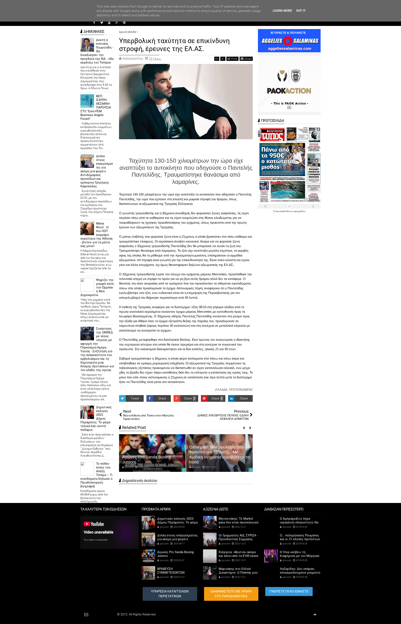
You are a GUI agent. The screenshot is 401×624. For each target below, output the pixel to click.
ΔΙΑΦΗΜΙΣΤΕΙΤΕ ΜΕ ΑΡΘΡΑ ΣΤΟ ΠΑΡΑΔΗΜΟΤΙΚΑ (231, 593)
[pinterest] (124, 22)
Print (234, 58)
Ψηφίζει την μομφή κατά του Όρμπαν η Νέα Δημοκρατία (97, 287)
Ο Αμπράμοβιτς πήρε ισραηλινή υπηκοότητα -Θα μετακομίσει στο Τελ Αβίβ (299, 522)
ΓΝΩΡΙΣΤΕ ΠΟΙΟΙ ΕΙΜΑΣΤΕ (288, 591)
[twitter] (101, 22)
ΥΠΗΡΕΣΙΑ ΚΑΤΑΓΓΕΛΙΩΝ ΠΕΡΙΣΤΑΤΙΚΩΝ (170, 593)
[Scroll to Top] (315, 614)
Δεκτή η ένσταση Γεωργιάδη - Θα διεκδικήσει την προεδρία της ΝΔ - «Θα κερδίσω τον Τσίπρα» (96, 51)
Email (248, 58)
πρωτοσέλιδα (282, 211)
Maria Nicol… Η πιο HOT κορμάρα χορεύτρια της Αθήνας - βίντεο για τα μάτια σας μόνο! (96, 235)
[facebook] (94, 22)
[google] (116, 22)
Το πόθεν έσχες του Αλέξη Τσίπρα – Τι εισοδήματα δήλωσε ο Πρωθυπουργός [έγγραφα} (96, 475)
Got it (301, 11)
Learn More (282, 11)
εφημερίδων (300, 211)
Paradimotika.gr (105, 614)
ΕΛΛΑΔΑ (221, 390)
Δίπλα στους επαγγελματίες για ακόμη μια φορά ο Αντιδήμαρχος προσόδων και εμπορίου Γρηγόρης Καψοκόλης (96, 171)
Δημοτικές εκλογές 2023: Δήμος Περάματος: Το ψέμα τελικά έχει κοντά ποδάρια (96, 418)
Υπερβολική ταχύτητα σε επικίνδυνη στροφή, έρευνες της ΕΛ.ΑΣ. (174, 45)
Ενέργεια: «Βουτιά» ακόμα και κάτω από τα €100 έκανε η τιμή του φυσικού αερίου (238, 555)
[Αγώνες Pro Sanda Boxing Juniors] (152, 453)
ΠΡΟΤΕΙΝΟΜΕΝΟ (240, 390)
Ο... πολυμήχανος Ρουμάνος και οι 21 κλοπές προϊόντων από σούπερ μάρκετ (300, 539)
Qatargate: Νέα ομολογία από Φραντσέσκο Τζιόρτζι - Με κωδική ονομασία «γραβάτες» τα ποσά (219, 454)
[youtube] (109, 22)
